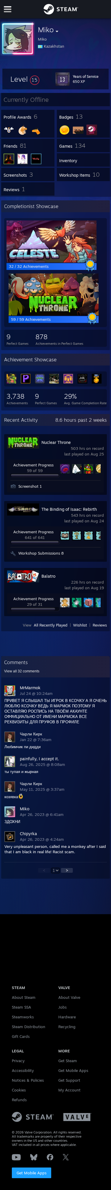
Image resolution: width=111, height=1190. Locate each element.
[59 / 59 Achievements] (54, 314)
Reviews (100, 625)
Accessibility (23, 1070)
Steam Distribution (28, 1026)
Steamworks (23, 1017)
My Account (69, 1090)
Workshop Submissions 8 (41, 553)
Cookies (19, 1090)
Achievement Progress (33, 465)
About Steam (24, 997)
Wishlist (80, 625)
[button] (24, 79)
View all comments (21, 671)
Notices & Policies (28, 1080)
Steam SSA (21, 1007)
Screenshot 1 (30, 486)
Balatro (48, 576)
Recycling (66, 1026)
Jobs (62, 1007)
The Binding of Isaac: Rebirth (69, 509)
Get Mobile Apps (31, 1172)
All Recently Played (50, 625)
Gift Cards (21, 1036)
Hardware (67, 1017)
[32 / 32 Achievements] (51, 261)
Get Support (69, 1080)
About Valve (69, 997)
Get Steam (67, 1060)
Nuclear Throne (56, 442)
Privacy (18, 1060)
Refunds (19, 1099)
